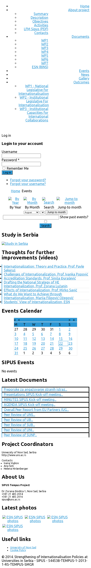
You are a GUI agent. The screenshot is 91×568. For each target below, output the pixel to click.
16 (70, 339)
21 (52, 343)
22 (61, 343)
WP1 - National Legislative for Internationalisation (34, 89)
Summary (41, 14)
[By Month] (32, 202)
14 (52, 339)
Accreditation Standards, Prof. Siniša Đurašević (40, 278)
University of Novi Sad (23, 547)
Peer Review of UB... (18, 420)
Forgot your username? (28, 184)
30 (70, 348)
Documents (80, 36)
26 (34, 348)
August (41, 320)
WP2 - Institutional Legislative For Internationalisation (34, 101)
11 (25, 339)
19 (34, 343)
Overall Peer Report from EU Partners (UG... (36, 409)
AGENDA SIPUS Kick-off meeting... (29, 404)
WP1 (44, 40)
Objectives (40, 21)
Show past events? (74, 217)
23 (70, 343)
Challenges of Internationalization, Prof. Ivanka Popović (46, 274)
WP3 (44, 48)
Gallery (84, 78)
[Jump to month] (70, 202)
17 (16, 343)
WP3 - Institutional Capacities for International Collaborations (34, 114)
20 (43, 343)
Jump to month (56, 212)
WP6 (44, 59)
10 (16, 339)
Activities (41, 25)
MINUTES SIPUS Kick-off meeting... (30, 399)
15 (61, 339)
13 (43, 339)
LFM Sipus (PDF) (36, 29)
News (85, 74)
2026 (51, 320)
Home (84, 6)
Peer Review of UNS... (19, 415)
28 (52, 348)
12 (34, 339)
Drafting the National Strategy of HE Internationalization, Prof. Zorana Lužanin (36, 284)
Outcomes (81, 82)
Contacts (41, 33)
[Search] (49, 202)
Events (84, 71)
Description (39, 17)
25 (25, 348)
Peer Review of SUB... (19, 425)
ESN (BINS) (40, 67)
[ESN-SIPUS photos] (12, 521)
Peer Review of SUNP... (20, 435)
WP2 (44, 44)
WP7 (44, 63)
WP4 (44, 52)
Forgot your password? (28, 180)
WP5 (44, 55)
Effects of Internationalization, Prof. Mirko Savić (40, 290)
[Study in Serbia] (15, 243)
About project (78, 10)
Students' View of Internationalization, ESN (37, 302)
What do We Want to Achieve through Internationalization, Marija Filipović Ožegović (38, 296)
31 (16, 353)
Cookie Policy (18, 550)
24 (16, 348)
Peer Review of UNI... (19, 430)
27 (43, 348)
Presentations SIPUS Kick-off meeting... (33, 394)
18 (25, 343)
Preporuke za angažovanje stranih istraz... (35, 389)
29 (61, 348)
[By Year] (15, 202)
